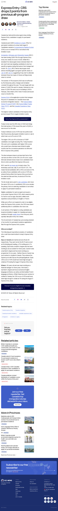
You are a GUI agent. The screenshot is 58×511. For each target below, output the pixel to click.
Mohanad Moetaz (26, 23)
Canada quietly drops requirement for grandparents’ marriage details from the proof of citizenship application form (48, 23)
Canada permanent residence (9, 313)
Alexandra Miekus (21, 22)
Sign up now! (15, 471)
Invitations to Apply (19, 43)
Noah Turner (20, 25)
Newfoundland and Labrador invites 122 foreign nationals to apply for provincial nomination (10, 447)
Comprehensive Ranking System (24, 47)
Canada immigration (20, 310)
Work (16, 489)
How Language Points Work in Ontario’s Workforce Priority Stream (10, 428)
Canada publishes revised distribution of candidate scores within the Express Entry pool (10, 377)
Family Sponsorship (19, 487)
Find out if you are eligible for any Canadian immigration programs (18, 287)
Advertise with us (33, 491)
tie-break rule (13, 165)
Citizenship (41, 28)
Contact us (46, 481)
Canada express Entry (7, 310)
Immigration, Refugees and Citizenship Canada (15, 55)
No (27, 330)
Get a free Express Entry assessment (17, 119)
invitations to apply (14, 317)
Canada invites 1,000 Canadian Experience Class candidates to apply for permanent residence (10, 368)
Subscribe (54, 1)
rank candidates (22, 182)
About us (32, 481)
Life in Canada (18, 496)
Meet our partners (34, 489)
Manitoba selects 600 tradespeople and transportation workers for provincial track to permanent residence (47, 12)
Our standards (33, 483)
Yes (19, 330)
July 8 (9, 68)
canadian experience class (25, 313)
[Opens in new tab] (45, 498)
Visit (16, 495)
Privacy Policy (54, 507)
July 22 (3, 73)
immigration (5, 317)
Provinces (4, 353)
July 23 (10, 73)
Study (16, 493)
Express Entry (5, 97)
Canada (17, 483)
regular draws (16, 214)
